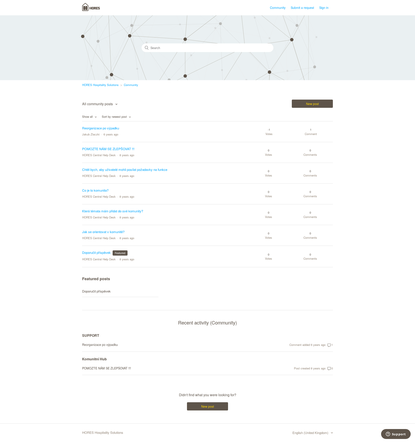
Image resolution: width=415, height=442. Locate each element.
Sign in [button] (324, 7)
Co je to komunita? (95, 190)
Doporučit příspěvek (96, 252)
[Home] (91, 9)
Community (278, 7)
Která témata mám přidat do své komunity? (112, 211)
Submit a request (302, 7)
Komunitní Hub (94, 358)
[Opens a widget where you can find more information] (396, 434)
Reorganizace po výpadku (100, 128)
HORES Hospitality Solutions (100, 85)
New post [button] (312, 104)
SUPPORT (90, 335)
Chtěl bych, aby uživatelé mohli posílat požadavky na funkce (124, 169)
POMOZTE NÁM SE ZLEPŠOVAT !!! (108, 148)
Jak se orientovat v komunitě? (103, 231)
